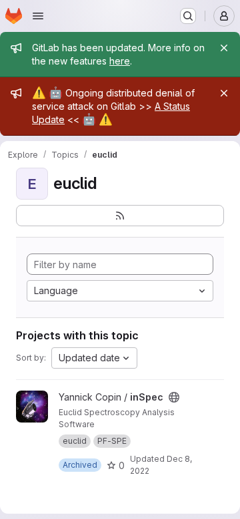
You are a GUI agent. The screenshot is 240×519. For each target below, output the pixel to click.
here (119, 61)
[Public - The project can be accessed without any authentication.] (174, 397)
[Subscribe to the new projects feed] (120, 215)
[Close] (224, 48)
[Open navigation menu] (38, 16)
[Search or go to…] (188, 16)
